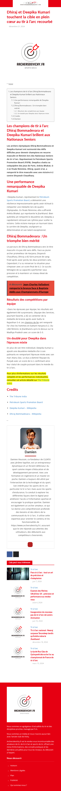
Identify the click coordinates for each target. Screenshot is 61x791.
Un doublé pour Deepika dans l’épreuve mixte (33, 113)
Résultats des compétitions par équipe (31, 111)
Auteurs (13, 765)
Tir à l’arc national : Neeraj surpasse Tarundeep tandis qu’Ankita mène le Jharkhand (41, 634)
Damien (17, 119)
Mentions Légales (17, 770)
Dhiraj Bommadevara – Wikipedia (25, 414)
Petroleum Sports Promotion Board (28, 199)
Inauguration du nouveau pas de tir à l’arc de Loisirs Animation (41, 615)
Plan (12, 775)
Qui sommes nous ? (18, 785)
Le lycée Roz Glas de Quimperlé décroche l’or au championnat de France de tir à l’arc (42, 656)
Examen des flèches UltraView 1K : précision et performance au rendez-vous (42, 595)
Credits (17, 116)
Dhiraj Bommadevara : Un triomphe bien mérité (30, 106)
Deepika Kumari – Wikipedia (23, 408)
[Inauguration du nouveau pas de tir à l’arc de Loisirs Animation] (18, 613)
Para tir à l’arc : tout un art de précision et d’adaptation (41, 575)
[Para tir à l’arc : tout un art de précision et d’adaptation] (18, 573)
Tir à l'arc (34, 569)
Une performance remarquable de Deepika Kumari (31, 101)
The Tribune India (18, 396)
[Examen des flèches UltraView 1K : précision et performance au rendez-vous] (18, 591)
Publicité (14, 780)
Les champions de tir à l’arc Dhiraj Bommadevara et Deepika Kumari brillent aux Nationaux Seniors (30, 94)
